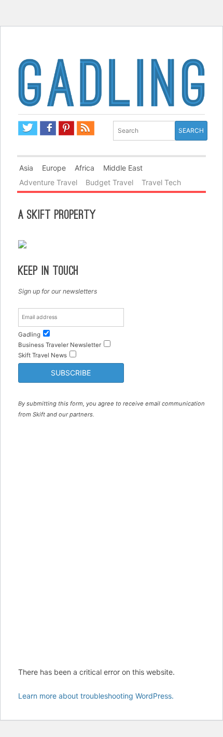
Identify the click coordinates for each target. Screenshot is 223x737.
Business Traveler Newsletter (59, 345)
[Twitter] (28, 128)
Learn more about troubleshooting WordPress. (96, 695)
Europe (54, 167)
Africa (84, 167)
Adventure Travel (48, 182)
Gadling (111, 84)
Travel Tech (161, 182)
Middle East (123, 167)
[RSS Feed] (85, 128)
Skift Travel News (42, 355)
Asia (26, 167)
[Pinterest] (66, 128)
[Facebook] (48, 128)
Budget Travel (109, 182)
